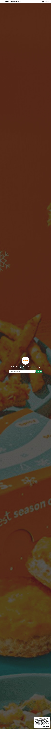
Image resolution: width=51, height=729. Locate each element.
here (45, 724)
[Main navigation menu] (2, 1)
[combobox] (22, 371)
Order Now (39, 371)
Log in (43, 1)
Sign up (47, 1)
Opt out (44, 726)
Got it (48, 726)
